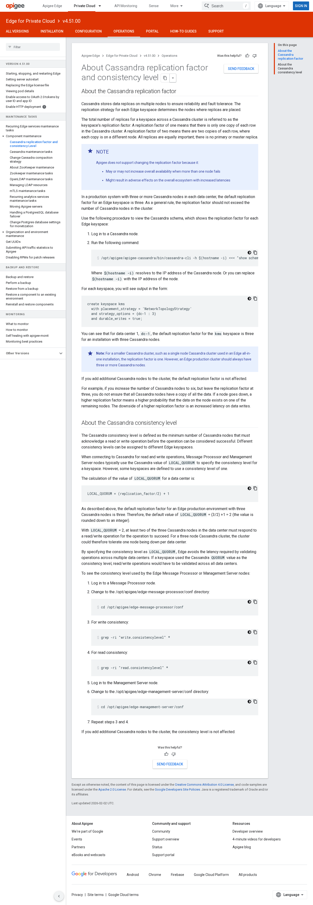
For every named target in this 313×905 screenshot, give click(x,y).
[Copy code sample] (255, 253)
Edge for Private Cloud (30, 21)
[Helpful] (247, 55)
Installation (52, 31)
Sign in (301, 6)
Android (133, 875)
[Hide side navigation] (59, 896)
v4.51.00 (71, 21)
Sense (154, 6)
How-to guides (183, 31)
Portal (152, 31)
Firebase (177, 875)
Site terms (96, 895)
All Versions (17, 31)
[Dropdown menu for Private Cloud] (102, 6)
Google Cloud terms (123, 895)
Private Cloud (84, 6)
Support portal (163, 855)
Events (77, 839)
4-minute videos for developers (257, 839)
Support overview (165, 839)
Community (161, 831)
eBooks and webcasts (88, 855)
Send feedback (241, 69)
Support (216, 31)
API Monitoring (125, 6)
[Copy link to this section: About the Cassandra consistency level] (182, 423)
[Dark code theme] (249, 253)
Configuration (88, 31)
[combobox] (226, 5)
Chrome (155, 875)
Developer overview (248, 831)
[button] (33, 136)
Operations (123, 31)
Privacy (77, 895)
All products (248, 875)
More (174, 6)
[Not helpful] (254, 55)
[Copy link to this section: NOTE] (114, 152)
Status (157, 847)
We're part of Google (87, 831)
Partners (78, 847)
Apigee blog (242, 847)
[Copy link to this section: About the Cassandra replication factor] (181, 92)
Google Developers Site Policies (177, 789)
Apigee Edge (52, 6)
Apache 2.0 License (112, 789)
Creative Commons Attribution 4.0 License (204, 784)
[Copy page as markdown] (165, 78)
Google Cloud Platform (211, 875)
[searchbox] (33, 47)
